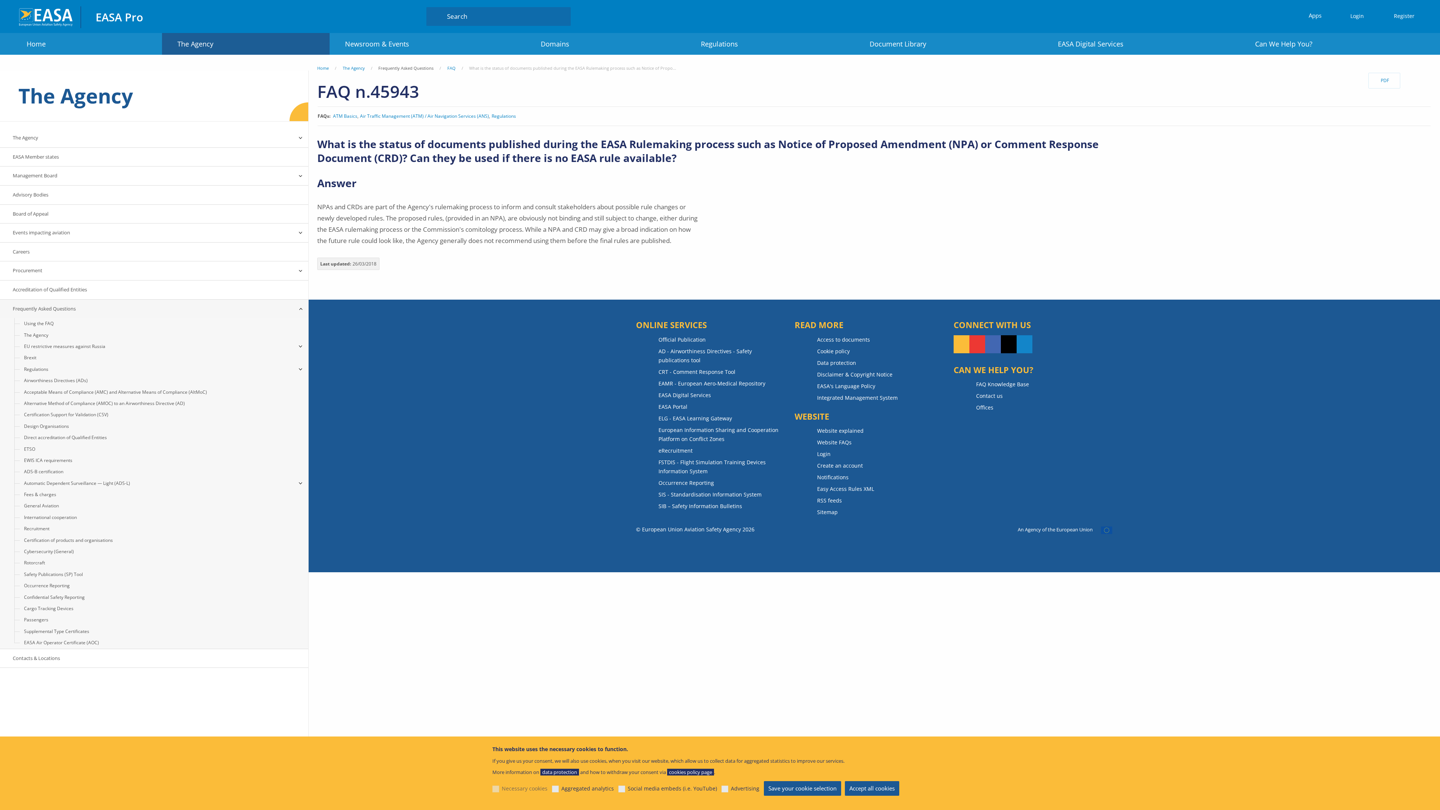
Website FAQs (834, 442)
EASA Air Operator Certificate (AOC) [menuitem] (61, 642)
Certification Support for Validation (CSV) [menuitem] (66, 414)
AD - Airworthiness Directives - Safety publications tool (705, 356)
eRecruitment (675, 450)
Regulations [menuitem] (36, 369)
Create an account (840, 465)
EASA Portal (672, 406)
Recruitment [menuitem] (37, 528)
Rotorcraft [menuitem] (34, 563)
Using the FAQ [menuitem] (39, 323)
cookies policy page (690, 772)
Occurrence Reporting (686, 482)
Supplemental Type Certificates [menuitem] (56, 631)
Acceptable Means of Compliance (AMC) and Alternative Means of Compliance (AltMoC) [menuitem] (115, 392)
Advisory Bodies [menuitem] (30, 194)
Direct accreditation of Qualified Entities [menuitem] (65, 437)
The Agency (195, 43)
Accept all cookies (872, 788)
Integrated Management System (857, 397)
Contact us (989, 395)
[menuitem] (1353, 16)
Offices (984, 407)
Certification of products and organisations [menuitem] (68, 540)
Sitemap (827, 512)
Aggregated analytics (587, 788)
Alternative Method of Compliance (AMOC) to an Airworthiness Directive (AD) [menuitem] (104, 403)
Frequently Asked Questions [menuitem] (44, 308)
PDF (1385, 80)
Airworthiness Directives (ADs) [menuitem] (56, 380)
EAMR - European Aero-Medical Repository (711, 383)
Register (1404, 16)
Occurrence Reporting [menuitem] (47, 585)
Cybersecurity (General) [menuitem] (49, 551)
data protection (559, 772)
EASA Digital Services (1091, 43)
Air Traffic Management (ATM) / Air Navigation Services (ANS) (424, 116)
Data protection (836, 362)
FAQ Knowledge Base (1002, 384)
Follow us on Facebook (993, 344)
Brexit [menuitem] (30, 357)
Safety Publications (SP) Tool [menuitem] (53, 574)
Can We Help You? (1283, 43)
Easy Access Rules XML (845, 488)
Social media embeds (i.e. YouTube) (672, 788)
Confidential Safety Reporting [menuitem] (54, 597)
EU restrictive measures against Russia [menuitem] (64, 346)
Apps (1315, 15)
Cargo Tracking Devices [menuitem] (49, 608)
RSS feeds (829, 500)
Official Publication (682, 339)
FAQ (451, 68)
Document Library (898, 43)
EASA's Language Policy (846, 386)
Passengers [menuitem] (36, 619)
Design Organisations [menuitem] (46, 426)
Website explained (840, 430)
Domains (555, 43)
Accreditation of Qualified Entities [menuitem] (50, 289)
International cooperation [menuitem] (50, 517)
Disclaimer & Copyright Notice (854, 374)
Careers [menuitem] (21, 251)
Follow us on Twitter (1009, 344)
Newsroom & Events (377, 43)
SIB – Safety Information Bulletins (700, 506)
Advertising (745, 788)
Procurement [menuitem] (27, 270)
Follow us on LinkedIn (1024, 344)
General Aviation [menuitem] (41, 505)
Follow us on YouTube (977, 344)
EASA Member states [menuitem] (36, 156)
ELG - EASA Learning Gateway (695, 418)
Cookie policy (833, 351)
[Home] (46, 16)
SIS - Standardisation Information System (710, 494)
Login (1357, 16)
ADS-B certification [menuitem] (43, 471)
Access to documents (843, 339)
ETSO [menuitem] (29, 449)
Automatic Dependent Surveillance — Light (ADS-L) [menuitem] (77, 483)
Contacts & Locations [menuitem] (36, 658)
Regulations (719, 43)
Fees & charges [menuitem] (40, 494)
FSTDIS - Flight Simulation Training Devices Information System (712, 467)
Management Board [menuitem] (35, 175)
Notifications (833, 477)
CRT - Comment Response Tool (696, 371)
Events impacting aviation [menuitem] (41, 232)
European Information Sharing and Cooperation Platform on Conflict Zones (718, 434)
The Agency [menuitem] (25, 137)
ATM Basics (345, 116)
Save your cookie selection (802, 788)
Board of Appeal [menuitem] (30, 213)
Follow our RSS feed (961, 344)
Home (36, 43)
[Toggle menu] (300, 138)
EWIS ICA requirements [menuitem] (48, 460)
